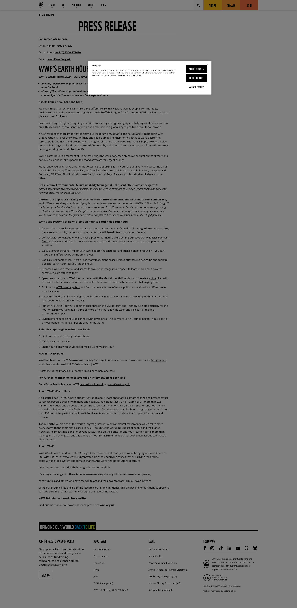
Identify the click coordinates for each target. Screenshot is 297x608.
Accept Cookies (196, 69)
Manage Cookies (196, 87)
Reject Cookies (196, 78)
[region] (149, 78)
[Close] (207, 64)
